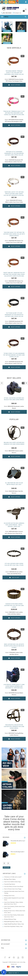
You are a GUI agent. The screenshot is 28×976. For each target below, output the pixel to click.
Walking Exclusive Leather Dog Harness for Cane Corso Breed (14, 443)
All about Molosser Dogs (10, 919)
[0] (24, 11)
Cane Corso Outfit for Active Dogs (12, 881)
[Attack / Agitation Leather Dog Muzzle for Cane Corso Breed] (14, 388)
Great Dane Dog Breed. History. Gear (13, 926)
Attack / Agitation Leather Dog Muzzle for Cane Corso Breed (14, 398)
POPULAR (14, 419)
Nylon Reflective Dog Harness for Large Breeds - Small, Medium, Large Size (14, 525)
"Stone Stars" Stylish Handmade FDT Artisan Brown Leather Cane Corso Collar (14, 355)
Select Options (15, 84)
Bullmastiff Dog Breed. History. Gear (13, 921)
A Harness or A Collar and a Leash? (13, 877)
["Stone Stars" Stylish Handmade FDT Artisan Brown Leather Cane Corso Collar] (14, 343)
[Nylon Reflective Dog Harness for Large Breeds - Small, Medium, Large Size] (14, 513)
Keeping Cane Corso (9, 895)
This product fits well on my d (18, 840)
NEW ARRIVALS (14, 48)
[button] (25, 17)
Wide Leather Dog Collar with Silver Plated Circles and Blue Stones (14, 646)
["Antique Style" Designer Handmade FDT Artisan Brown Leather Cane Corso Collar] (14, 141)
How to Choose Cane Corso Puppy (12, 889)
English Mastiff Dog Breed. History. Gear (14, 924)
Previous (4, 863)
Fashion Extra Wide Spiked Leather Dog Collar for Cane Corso (14, 605)
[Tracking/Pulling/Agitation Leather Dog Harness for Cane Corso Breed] (14, 715)
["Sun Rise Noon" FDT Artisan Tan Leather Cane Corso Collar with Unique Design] (14, 222)
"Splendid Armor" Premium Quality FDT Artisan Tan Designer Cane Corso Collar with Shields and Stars (14, 72)
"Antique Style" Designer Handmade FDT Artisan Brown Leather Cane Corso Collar (14, 153)
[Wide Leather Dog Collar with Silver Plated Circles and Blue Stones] (14, 634)
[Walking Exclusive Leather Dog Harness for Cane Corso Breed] (14, 432)
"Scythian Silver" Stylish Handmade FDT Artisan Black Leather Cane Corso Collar (14, 314)
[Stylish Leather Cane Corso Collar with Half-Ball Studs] (14, 553)
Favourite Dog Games (9, 884)
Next (8, 863)
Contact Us (17, 13)
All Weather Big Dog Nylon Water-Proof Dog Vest (14, 483)
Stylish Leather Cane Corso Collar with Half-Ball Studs (14, 564)
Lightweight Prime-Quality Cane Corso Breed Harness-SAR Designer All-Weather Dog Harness (14, 686)
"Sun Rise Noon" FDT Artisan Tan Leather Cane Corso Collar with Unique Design (14, 234)
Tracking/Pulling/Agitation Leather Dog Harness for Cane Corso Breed (14, 726)
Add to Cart (15, 577)
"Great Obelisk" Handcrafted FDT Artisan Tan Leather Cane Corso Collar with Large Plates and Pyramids (14, 274)
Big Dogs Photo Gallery (10, 879)
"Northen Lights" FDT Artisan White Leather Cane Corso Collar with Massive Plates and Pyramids (14, 193)
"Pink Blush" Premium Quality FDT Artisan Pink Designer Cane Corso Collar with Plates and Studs (14, 113)
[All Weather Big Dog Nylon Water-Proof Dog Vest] (14, 473)
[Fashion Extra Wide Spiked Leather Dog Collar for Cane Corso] (14, 594)
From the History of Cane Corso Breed (13, 886)
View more (7, 867)
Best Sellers (14, 378)
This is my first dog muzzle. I (18, 851)
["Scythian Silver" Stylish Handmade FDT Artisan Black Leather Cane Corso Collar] (14, 303)
